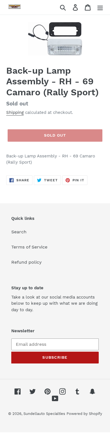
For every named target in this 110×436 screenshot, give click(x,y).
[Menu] (100, 7)
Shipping (15, 112)
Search (19, 231)
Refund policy (26, 262)
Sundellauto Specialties (44, 414)
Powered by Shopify (84, 414)
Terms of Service (29, 247)
